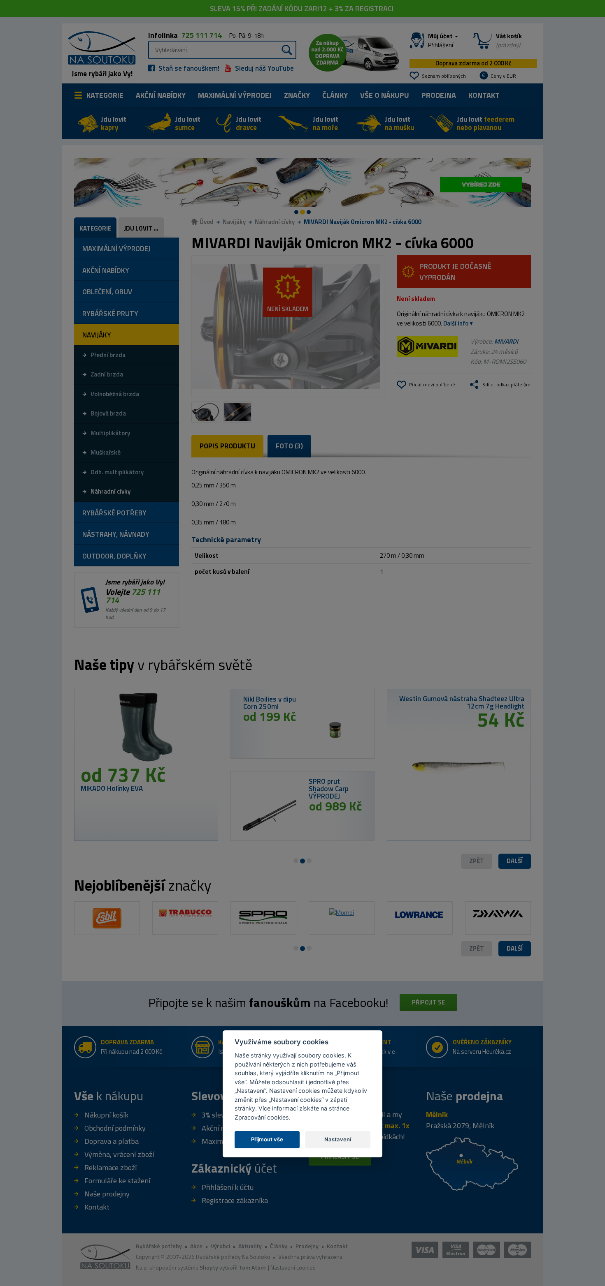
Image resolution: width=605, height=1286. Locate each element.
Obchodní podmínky (115, 1128)
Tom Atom (252, 1267)
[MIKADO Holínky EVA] (146, 730)
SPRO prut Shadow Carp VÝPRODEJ (329, 788)
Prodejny (307, 1246)
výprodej (235, 95)
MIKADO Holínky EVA (112, 788)
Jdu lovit (113, 123)
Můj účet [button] (441, 40)
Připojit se (428, 1002)
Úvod (207, 221)
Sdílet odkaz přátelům (506, 384)
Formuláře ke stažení (117, 1180)
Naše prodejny (107, 1193)
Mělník (437, 1114)
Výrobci (220, 1246)
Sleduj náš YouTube (263, 68)
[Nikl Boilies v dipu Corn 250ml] (335, 730)
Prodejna (438, 95)
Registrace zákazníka (235, 1200)
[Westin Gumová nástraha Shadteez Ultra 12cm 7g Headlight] (458, 764)
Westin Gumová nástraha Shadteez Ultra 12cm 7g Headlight (461, 702)
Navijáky (234, 221)
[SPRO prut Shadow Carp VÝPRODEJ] (269, 812)
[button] (514, 861)
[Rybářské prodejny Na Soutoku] (472, 1162)
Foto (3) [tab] (289, 446)
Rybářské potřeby (159, 1246)
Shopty (209, 1267)
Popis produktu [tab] (227, 446)
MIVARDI (506, 341)
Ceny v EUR (503, 76)
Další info (455, 323)
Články (335, 95)
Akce (196, 1246)
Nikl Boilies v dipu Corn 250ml (269, 703)
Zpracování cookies (262, 1117)
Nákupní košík (106, 1114)
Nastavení (337, 1139)
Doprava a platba (111, 1141)
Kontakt (484, 95)
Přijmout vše (267, 1139)
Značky (297, 95)
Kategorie (104, 95)
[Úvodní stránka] (99, 47)
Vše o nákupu (384, 95)
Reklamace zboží (110, 1167)
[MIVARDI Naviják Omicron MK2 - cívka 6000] (287, 326)
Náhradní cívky (275, 221)
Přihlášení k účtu (228, 1187)
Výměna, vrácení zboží (119, 1154)
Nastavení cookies (293, 1267)
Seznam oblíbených (444, 76)
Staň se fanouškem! (188, 68)
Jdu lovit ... (141, 228)
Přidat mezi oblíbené (432, 384)
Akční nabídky (161, 95)
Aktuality (250, 1246)
